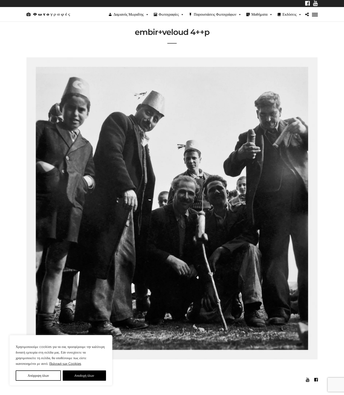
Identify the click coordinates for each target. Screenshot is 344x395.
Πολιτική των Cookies (65, 364)
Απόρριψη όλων (38, 375)
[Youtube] (315, 3)
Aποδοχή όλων (84, 375)
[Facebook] (307, 3)
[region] (60, 360)
